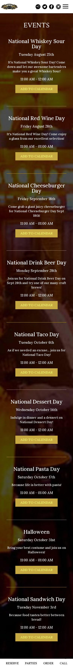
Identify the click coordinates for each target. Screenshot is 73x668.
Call (63, 663)
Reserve (12, 663)
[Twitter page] (44, 7)
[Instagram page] (58, 7)
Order (48, 663)
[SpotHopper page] (38, 7)
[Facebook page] (51, 7)
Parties (31, 663)
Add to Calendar (36, 89)
